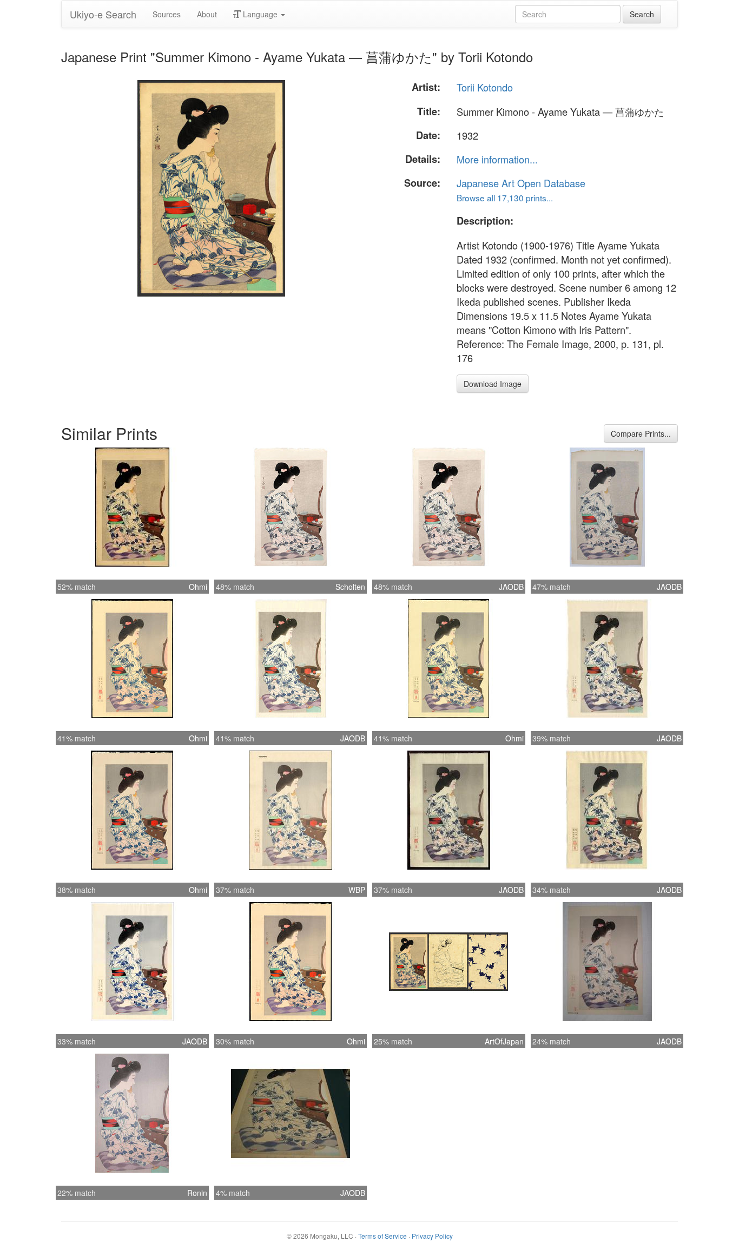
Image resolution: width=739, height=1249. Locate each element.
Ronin (197, 1192)
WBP (356, 889)
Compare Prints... (641, 433)
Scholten (350, 586)
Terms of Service (382, 1235)
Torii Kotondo (485, 87)
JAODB (511, 586)
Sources (167, 14)
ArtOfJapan (504, 1041)
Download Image (493, 383)
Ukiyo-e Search (103, 14)
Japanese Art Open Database (521, 183)
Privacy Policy (432, 1235)
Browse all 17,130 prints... (505, 197)
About (207, 14)
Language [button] (260, 14)
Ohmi (198, 586)
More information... (497, 159)
